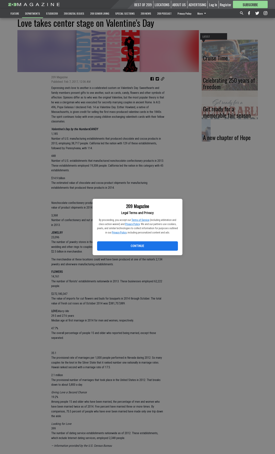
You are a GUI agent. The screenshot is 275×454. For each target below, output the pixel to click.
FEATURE (14, 13)
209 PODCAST (164, 13)
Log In (213, 4)
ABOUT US (179, 4)
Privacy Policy (132, 224)
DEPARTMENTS (32, 13)
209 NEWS (146, 13)
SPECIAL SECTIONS (125, 13)
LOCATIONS (162, 4)
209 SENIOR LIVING (99, 13)
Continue (137, 246)
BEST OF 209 (143, 4)
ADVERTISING (197, 4)
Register (225, 4)
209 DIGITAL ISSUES (74, 13)
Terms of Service (140, 219)
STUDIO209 (52, 13)
